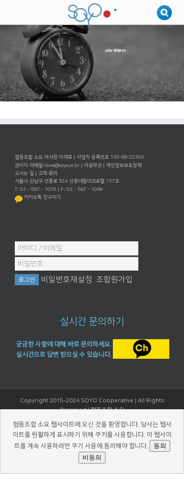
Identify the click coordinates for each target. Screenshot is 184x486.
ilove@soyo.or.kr (61, 165)
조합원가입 (114, 279)
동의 (160, 445)
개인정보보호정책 (123, 165)
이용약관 (93, 165)
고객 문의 (47, 173)
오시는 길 (24, 173)
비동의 (92, 457)
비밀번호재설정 (66, 279)
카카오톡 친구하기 (42, 197)
